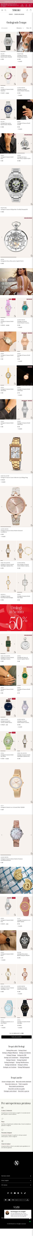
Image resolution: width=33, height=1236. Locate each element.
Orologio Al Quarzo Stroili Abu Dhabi (23, 597)
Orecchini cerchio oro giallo (16, 1089)
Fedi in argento (23, 1084)
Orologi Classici (11, 1060)
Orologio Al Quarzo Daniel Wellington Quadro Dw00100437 (7, 658)
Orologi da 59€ (21, 1055)
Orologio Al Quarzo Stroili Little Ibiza (23, 390)
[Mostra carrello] (30, 10)
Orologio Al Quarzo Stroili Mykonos (7, 90)
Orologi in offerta (23, 1064)
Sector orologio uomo (8, 1081)
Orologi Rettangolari (24, 1067)
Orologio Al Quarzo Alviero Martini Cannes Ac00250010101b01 (23, 722)
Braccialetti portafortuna (16, 1086)
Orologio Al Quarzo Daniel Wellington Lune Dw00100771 (7, 988)
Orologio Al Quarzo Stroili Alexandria (7, 390)
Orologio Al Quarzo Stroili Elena (7, 690)
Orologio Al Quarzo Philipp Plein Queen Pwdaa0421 (22, 56)
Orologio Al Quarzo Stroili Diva (7, 921)
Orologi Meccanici (11, 1050)
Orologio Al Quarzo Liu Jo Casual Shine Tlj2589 (12, 807)
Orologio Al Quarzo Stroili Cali (7, 423)
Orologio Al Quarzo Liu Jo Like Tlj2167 (7, 1022)
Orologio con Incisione (9, 1067)
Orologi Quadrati (22, 1060)
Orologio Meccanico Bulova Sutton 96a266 (6, 56)
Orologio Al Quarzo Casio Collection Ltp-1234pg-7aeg (14, 477)
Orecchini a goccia (23, 1091)
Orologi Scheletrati (10, 1064)
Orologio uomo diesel (10, 1091)
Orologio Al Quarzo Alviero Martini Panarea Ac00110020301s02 (23, 90)
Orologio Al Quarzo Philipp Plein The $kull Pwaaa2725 (14, 209)
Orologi (11, 14)
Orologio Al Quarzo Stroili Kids (7, 322)
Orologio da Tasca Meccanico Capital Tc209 (23, 157)
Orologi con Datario (25, 1052)
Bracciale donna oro (11, 1084)
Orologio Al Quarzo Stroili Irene (7, 356)
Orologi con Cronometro (11, 1057)
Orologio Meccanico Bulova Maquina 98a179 (23, 954)
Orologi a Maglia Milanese (10, 1052)
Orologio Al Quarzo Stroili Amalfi (23, 124)
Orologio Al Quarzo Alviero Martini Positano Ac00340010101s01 (12, 859)
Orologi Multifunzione (22, 1062)
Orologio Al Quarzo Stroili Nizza (7, 954)
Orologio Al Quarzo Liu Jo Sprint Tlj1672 (23, 921)
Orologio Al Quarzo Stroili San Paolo (7, 755)
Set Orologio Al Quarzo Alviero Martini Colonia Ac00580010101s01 (23, 565)
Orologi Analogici (9, 1062)
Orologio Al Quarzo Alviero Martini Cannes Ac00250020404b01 (23, 322)
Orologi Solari (22, 1050)
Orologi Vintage (11, 1055)
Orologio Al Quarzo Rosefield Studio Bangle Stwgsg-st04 (7, 597)
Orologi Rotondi (24, 1057)
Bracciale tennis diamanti (23, 1081)
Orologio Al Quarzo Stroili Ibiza (7, 157)
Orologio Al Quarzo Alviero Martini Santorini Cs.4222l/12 (12, 531)
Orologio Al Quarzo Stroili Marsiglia (23, 1022)
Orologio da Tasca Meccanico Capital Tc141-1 (12, 261)
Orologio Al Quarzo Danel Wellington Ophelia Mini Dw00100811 (23, 755)
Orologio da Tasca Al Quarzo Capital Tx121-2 (23, 658)
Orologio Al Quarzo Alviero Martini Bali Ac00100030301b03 (22, 988)
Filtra (27, 28)
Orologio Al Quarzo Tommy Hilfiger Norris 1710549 (6, 722)
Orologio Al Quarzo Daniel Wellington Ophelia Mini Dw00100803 (7, 565)
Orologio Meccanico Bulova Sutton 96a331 (6, 124)
